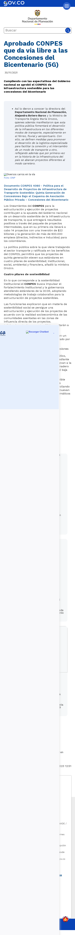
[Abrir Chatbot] (65, 919)
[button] (66, 6)
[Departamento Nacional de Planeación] (37, 18)
